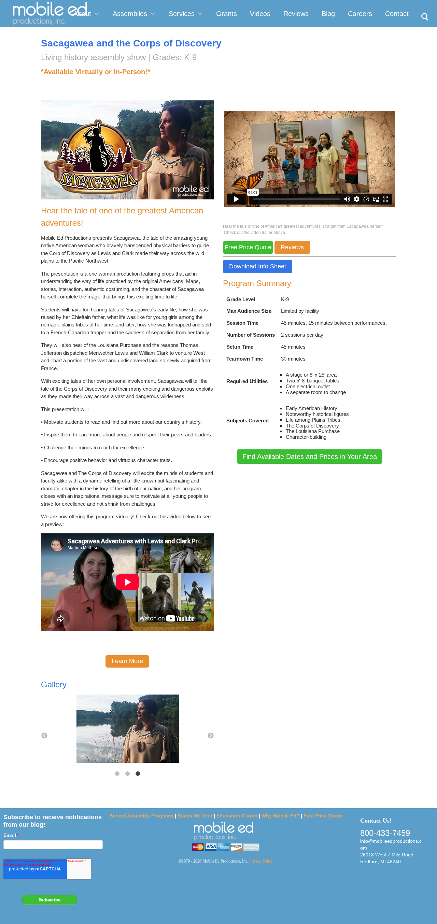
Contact (397, 13)
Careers (360, 13)
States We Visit (195, 815)
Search (423, 9)
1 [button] (117, 773)
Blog (328, 13)
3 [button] (137, 773)
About (82, 13)
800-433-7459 (385, 833)
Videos (260, 13)
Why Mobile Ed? (280, 815)
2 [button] (127, 773)
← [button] (44, 735)
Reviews (296, 13)
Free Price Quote (323, 815)
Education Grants (236, 815)
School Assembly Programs (141, 815)
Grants (226, 13)
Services (182, 13)
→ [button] (210, 735)
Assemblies (130, 13)
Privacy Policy (260, 861)
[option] (127, 729)
